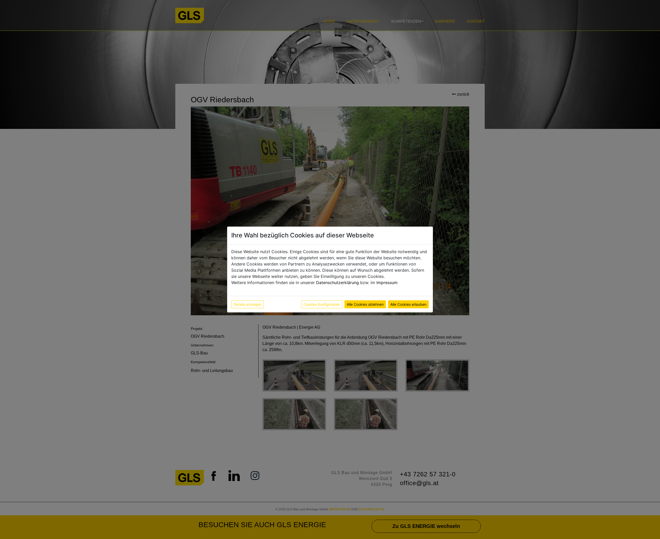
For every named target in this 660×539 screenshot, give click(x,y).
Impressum (387, 282)
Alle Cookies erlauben (408, 304)
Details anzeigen (247, 304)
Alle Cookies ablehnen (365, 304)
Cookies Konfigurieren (321, 304)
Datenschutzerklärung (337, 282)
